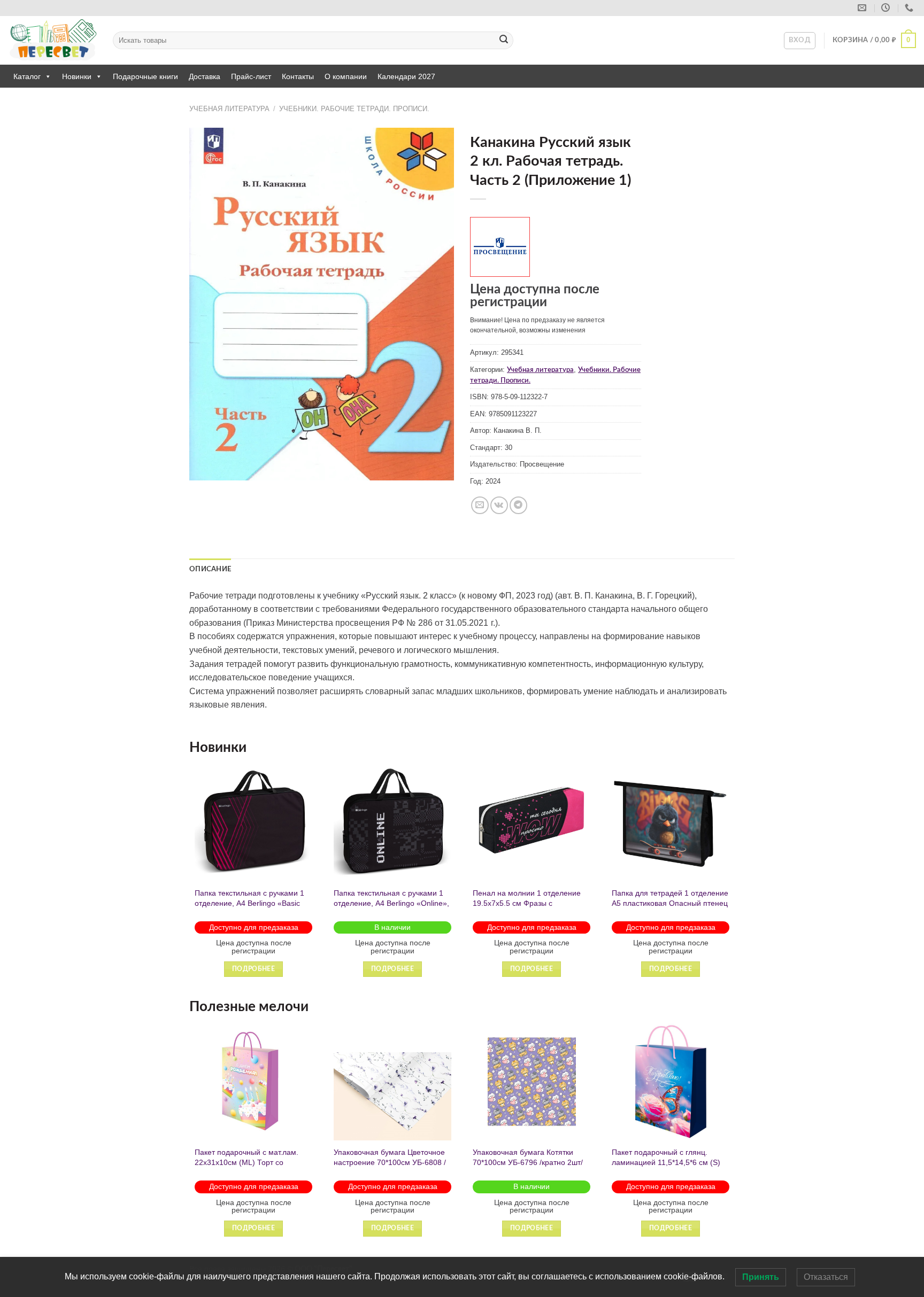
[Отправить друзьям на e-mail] (480, 505)
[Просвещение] (500, 247)
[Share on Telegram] (518, 505)
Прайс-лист (251, 76)
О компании (346, 76)
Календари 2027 (406, 76)
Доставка (204, 76)
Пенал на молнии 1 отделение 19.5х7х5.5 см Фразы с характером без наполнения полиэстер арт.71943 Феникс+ (527, 908)
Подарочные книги (145, 76)
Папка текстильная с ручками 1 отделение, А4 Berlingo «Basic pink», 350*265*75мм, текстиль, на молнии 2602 (249, 908)
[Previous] (190, 880)
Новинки (76, 76)
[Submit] (504, 41)
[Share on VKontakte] (499, 505)
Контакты (298, 76)
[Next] (734, 880)
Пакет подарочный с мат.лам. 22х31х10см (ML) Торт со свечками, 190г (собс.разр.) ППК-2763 (246, 1167)
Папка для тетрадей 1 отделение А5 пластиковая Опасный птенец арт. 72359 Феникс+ (670, 903)
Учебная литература (229, 109)
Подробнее (253, 969)
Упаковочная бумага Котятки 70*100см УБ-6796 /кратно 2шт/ (528, 1157)
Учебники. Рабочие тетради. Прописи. (354, 109)
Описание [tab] (210, 569)
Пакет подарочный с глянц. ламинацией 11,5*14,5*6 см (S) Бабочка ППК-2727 (666, 1162)
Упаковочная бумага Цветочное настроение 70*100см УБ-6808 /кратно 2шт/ (390, 1162)
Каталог (27, 76)
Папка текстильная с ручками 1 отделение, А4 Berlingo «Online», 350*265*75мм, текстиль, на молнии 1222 (391, 908)
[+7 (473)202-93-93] (910, 7)
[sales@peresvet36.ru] (863, 7)
